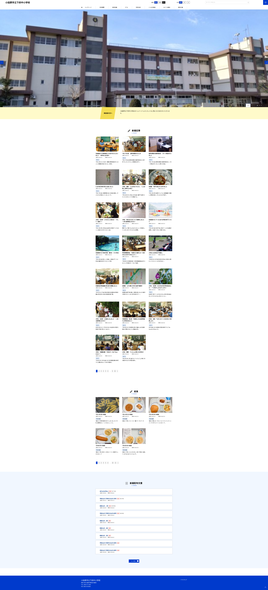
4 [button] (103, 371)
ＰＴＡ (126, 7)
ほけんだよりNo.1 (104, 491)
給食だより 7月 (104, 506)
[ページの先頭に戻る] (265, 587)
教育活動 (114, 7)
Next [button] (266, 62)
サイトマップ (184, 580)
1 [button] (257, 105)
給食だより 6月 (104, 520)
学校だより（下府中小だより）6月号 (108, 513)
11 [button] (115, 462)
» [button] (117, 371)
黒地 (164, 2)
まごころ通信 (166, 7)
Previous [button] (1, 62)
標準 (181, 2)
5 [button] (105, 371)
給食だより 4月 (104, 528)
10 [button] (115, 371)
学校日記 (138, 7)
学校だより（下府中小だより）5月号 (108, 543)
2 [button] (259, 105)
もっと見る (133, 561)
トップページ (88, 7)
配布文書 (180, 7)
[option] (134, 58)
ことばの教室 (152, 7)
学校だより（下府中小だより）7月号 (108, 498)
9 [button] (112, 371)
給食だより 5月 (104, 535)
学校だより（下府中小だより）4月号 (108, 550)
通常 (156, 2)
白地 (160, 2)
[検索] (248, 2)
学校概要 (102, 7)
